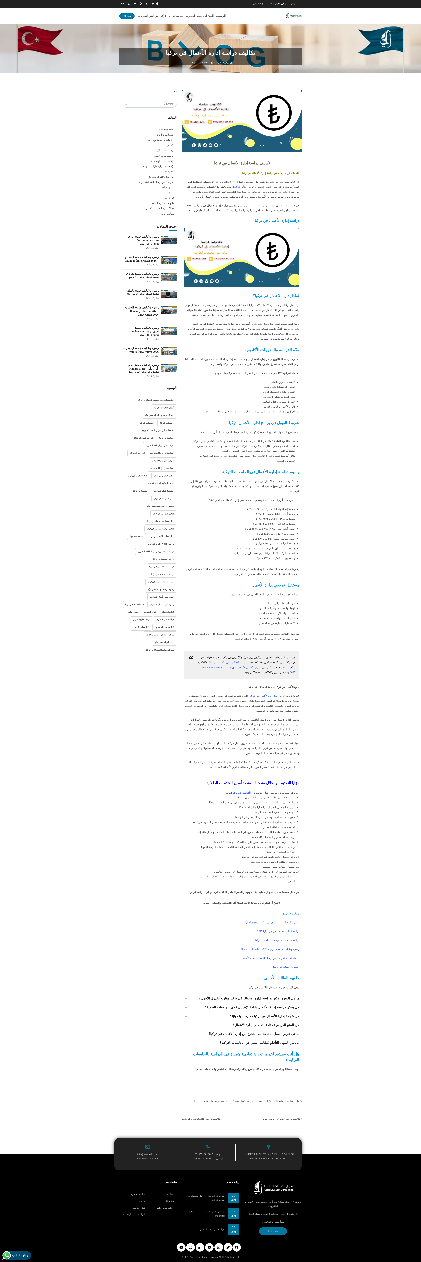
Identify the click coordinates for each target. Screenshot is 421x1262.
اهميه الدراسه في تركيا (164, 498)
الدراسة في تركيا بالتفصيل (212, 1229)
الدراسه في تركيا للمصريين (162, 468)
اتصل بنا (143, 15)
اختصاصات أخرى (165, 134)
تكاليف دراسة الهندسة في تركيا (160, 529)
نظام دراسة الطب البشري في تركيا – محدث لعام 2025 (269, 922)
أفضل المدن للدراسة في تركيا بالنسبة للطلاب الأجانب (270, 958)
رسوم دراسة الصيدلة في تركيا (161, 581)
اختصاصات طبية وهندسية (160, 140)
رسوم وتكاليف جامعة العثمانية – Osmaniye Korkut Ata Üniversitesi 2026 (141, 311)
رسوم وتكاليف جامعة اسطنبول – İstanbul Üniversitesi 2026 (141, 259)
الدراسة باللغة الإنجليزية (161, 176)
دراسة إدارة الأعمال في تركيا (280, 1101)
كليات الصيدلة (168, 612)
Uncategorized (166, 129)
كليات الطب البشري (165, 619)
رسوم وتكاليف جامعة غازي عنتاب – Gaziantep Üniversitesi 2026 (143, 240)
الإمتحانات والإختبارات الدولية (158, 166)
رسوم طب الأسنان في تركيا (162, 597)
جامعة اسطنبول (136, 536)
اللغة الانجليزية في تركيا (138, 476)
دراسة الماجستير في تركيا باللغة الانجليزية (155, 551)
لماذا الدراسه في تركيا (164, 642)
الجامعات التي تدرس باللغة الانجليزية (158, 430)
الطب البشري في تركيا (164, 476)
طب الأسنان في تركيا (134, 604)
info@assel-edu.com (147, 1154)
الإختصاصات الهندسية (162, 161)
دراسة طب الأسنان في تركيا (161, 566)
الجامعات (178, 15)
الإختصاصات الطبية (164, 155)
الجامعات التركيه (147, 423)
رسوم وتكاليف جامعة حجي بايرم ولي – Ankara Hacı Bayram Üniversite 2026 (143, 368)
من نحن (154, 15)
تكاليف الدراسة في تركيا (163, 513)
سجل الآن (127, 16)
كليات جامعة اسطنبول (164, 627)
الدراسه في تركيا (137, 453)
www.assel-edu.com (147, 1158)
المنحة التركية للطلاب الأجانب (161, 483)
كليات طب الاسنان (141, 627)
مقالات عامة (167, 213)
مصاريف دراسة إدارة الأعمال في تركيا (210, 1101)
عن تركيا (166, 15)
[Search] (126, 103)
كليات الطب (133, 612)
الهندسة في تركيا (140, 491)
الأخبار (171, 145)
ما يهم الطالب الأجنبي (162, 203)
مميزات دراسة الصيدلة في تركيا (160, 650)
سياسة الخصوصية (137, 1194)
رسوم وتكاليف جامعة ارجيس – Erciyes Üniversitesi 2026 (141, 350)
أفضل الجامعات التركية (164, 407)
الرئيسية (221, 15)
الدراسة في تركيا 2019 (144, 438)
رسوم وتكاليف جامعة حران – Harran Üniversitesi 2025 (270, 949)
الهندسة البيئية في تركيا (164, 491)
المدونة (190, 15)
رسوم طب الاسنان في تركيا (162, 604)
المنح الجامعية (205, 15)
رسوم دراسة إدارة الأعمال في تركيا (247, 1101)
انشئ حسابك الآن (241, 1081)
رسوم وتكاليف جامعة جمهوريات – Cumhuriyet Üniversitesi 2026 (144, 331)
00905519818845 (204, 1154)
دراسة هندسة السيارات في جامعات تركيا (277, 940)
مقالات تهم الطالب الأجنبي (160, 208)
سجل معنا (273, 1231)
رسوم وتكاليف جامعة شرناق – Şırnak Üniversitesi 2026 (141, 275)
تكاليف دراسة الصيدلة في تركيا (160, 521)
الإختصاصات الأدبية (164, 150)
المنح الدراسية (166, 192)
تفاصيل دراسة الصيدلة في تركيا (160, 506)
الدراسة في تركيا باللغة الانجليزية (159, 445)
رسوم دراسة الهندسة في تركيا (160, 589)
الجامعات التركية (167, 423)
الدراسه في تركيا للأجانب (163, 460)
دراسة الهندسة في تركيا (163, 559)
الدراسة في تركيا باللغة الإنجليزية (156, 182)
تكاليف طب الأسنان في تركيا (161, 536)
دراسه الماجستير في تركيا (162, 574)
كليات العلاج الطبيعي (142, 619)
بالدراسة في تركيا (229, 662)
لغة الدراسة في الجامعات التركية (160, 634)
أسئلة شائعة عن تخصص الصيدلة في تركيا (156, 400)
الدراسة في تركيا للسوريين (162, 453)
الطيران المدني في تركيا (286, 967)
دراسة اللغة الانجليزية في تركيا (161, 544)
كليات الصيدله (150, 612)
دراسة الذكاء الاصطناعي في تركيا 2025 (278, 931)
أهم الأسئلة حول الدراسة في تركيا (159, 415)
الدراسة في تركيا (166, 438)
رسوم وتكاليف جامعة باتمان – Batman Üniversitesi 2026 (142, 292)
